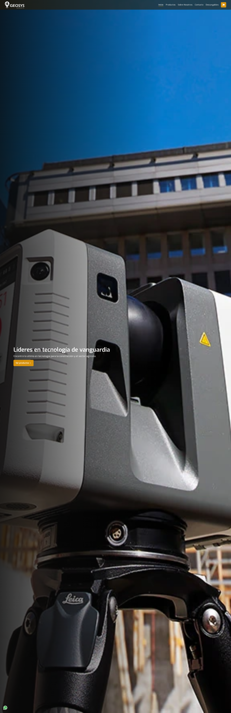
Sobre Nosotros (185, 4)
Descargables (212, 4)
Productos (171, 4)
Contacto (199, 4)
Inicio (160, 4)
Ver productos (22, 363)
